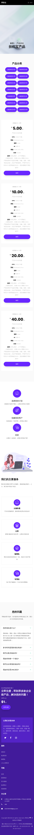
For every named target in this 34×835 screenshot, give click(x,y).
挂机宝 (3, 752)
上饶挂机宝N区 (23, 109)
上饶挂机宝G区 (11, 89)
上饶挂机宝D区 (23, 76)
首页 (12, 43)
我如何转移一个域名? (11, 659)
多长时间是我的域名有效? (12, 648)
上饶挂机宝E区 (11, 83)
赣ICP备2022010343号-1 (9, 824)
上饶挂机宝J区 (22, 96)
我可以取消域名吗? (10, 653)
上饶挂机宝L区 (23, 103)
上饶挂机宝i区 (11, 96)
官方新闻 (4, 781)
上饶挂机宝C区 (11, 76)
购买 (17, 173)
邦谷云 (3, 2)
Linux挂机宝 (5, 763)
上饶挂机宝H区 (23, 89)
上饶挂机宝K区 (11, 103)
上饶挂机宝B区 (23, 69)
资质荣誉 (4, 789)
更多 (31, 2)
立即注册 (6, 707)
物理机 (3, 759)
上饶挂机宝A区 (11, 69)
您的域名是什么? (9, 628)
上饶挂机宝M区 (11, 109)
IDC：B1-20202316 (22, 826)
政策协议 (4, 778)
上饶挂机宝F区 (23, 83)
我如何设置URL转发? (11, 670)
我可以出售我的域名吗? (11, 664)
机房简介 (4, 785)
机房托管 (4, 755)
